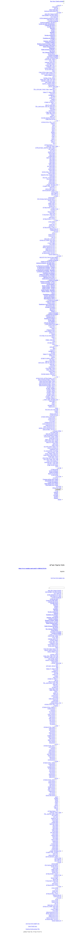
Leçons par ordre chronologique (47, 24)
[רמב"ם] (54, 196)
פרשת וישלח (52, 718)
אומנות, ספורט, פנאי (50, 82)
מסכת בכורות (51, 183)
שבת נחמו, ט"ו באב (50, 105)
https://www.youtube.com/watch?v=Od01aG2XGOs (32, 568)
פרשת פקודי (52, 742)
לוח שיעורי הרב (54, 16)
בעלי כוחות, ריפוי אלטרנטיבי (51, 462)
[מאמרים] (56, 256)
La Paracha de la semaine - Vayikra (46, 268)
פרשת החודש (55, 701)
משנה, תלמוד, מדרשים (52, 146)
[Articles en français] (47, 260)
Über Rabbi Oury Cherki (52, 485)
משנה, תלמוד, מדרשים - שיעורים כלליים (45, 147)
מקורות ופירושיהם (53, 438)
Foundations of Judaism (49, 294)
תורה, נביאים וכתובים (56, 703)
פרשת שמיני (52, 750)
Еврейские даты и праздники (47, 304)
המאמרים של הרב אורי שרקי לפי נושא (49, 257)
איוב (54, 143)
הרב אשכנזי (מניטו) (53, 254)
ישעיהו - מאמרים (51, 392)
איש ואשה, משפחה (50, 340)
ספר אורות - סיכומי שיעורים (48, 416)
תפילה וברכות (54, 192)
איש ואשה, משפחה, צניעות (51, 453)
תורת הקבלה (52, 406)
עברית (56, 491)
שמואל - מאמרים (51, 389)
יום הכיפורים (52, 110)
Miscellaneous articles (49, 298)
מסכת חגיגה (52, 167)
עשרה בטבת (52, 371)
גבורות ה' (52, 210)
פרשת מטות (52, 775)
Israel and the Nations (49, 297)
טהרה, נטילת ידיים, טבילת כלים (50, 458)
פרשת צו (53, 748)
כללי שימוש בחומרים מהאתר (51, 11)
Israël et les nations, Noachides (47, 274)
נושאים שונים (51, 85)
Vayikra (53, 31)
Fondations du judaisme (49, 38)
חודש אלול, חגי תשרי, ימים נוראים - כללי (45, 106)
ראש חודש (52, 347)
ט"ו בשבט (52, 116)
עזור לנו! (56, 8)
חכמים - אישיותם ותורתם (48, 190)
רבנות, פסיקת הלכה (50, 189)
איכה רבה (52, 150)
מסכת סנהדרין (54, 843)
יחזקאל (53, 139)
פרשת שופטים (51, 787)
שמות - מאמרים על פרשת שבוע (47, 381)
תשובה (53, 328)
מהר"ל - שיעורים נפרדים (49, 219)
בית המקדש (52, 332)
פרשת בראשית (51, 708)
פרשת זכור (55, 697)
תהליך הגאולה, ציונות (50, 331)
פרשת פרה (55, 700)
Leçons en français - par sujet (47, 22)
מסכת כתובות (51, 169)
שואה (53, 71)
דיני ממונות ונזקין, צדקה (52, 461)
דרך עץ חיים (52, 226)
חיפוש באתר (55, 7)
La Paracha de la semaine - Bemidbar (45, 270)
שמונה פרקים (51, 197)
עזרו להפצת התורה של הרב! (32, 923)
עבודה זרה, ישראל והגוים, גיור (51, 451)
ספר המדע (52, 201)
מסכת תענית (52, 163)
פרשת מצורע (52, 752)
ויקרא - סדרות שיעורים (49, 745)
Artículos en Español (53, 314)
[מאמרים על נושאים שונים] (45, 324)
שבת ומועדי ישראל (53, 86)
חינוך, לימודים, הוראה (53, 452)
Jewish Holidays (51, 284)
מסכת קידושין (51, 173)
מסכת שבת (52, 155)
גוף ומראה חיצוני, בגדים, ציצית (50, 455)
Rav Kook (52, 51)
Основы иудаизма (50, 307)
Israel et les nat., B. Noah (51, 621)
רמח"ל (56, 220)
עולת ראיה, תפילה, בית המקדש (47, 240)
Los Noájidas (51, 321)
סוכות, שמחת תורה (50, 368)
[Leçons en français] (48, 21)
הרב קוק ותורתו (54, 415)
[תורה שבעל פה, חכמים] (49, 851)
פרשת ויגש (52, 723)
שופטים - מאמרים (50, 388)
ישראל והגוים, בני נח (50, 69)
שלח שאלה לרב (54, 432)
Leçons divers (51, 53)
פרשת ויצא (52, 717)
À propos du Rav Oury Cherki (50, 479)
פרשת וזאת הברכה (50, 795)
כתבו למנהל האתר (32, 926)
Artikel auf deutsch (53, 312)
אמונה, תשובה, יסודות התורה (51, 436)
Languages (58, 489)
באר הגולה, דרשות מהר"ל (48, 214)
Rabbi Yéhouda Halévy (49, 46)
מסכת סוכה (52, 160)
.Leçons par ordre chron (52, 600)
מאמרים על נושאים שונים (52, 324)
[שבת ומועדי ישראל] (51, 663)
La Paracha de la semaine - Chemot (46, 267)
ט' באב (53, 103)
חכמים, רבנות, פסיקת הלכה (51, 441)
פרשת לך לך (52, 711)
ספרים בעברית (54, 469)
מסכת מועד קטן (51, 166)
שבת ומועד (55, 443)
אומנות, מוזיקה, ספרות (52, 465)
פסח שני (53, 96)
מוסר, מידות (52, 61)
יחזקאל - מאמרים (50, 395)
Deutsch (56, 498)
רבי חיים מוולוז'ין (54, 230)
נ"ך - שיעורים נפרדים (50, 145)
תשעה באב (52, 359)
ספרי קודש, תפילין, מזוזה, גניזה (51, 459)
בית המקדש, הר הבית (53, 448)
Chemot (53, 29)
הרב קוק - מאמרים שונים (49, 429)
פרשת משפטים (51, 735)
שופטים (53, 132)
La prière (52, 39)
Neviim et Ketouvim (50, 35)
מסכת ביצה (52, 162)
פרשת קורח (52, 769)
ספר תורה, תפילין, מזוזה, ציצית (47, 79)
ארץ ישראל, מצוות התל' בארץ (50, 649)
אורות (53, 233)
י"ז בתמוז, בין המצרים (50, 102)
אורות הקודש (51, 234)
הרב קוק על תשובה (50, 248)
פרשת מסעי (52, 777)
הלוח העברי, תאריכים (52, 463)
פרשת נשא (52, 765)
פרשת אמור (52, 757)
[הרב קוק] (56, 898)
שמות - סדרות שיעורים (49, 727)
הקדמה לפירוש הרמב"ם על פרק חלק (46, 199)
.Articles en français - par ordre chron (45, 263)
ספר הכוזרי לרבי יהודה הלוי (51, 409)
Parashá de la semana (49, 318)
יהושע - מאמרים (51, 386)
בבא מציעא (55, 841)
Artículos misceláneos (49, 322)
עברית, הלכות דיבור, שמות (51, 439)
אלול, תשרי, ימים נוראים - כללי (50, 683)
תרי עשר (53, 140)
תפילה (56, 408)
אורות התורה (52, 236)
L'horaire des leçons (50, 25)
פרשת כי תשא (51, 740)
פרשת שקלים (55, 695)
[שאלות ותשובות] (53, 431)
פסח (54, 90)
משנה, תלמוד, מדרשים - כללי (51, 814)
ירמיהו (53, 137)
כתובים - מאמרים (50, 398)
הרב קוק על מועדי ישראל (49, 247)
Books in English (53, 472)
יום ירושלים (52, 98)
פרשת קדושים (51, 755)
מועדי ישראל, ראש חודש (52, 666)
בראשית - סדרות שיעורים (48, 707)
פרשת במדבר (51, 764)
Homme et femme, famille (51, 620)
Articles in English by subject (47, 281)
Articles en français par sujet (48, 261)
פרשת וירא (52, 713)
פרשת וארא (52, 730)
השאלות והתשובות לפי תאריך (51, 435)
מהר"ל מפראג (54, 209)
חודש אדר (55, 694)
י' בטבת (53, 115)
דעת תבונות (52, 224)
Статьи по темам (50, 301)
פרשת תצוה (52, 738)
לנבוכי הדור (52, 244)
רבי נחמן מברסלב (54, 229)
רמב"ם (56, 196)
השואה (53, 337)
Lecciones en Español (52, 56)
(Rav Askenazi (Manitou (49, 52)
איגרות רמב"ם (51, 200)
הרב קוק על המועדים (50, 422)
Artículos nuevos (50, 317)
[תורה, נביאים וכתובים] (50, 703)
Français (56, 492)
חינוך (53, 76)
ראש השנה (52, 108)
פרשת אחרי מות (51, 754)
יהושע (53, 130)
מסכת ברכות (52, 153)
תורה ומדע (52, 327)
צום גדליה (52, 109)
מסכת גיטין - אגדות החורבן (48, 172)
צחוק (53, 341)
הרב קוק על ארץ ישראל (49, 251)
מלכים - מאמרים (51, 391)
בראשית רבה (52, 149)
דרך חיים (52, 216)
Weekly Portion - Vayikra (48, 288)
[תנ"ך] (55, 377)
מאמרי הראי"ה (51, 243)
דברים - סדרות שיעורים (49, 779)
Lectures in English (53, 55)
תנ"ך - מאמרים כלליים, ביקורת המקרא (45, 378)
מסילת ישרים (52, 221)
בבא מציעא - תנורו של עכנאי (48, 174)
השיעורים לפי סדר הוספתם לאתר (50, 15)
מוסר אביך (52, 241)
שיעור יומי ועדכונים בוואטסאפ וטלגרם (49, 18)
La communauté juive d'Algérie (47, 275)
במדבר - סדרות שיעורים (49, 762)
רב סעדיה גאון (54, 193)
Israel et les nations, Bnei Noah (47, 45)
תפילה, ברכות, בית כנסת (52, 442)
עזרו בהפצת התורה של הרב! (57, 576)
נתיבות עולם (52, 217)
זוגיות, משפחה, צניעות (49, 75)
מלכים (53, 135)
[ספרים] (57, 468)
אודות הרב (58, 476)
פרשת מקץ (52, 721)
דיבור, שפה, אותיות (50, 65)
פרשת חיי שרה (51, 714)
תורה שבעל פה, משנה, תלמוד (51, 399)
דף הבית (59, 5)
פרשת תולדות (51, 715)
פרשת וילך (52, 792)
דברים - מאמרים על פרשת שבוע (47, 385)
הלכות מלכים (52, 204)
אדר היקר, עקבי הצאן (49, 238)
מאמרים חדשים (54, 258)
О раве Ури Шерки (53, 482)
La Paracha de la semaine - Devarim (46, 271)
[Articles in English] (48, 280)
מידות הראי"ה (51, 419)
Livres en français (53, 470)
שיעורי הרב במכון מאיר (52, 19)
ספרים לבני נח (54, 475)
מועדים (56, 345)
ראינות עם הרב (51, 342)
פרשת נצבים (52, 791)
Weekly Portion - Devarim (48, 291)
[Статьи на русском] (47, 300)
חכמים (53, 404)
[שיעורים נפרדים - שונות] (46, 58)
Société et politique (50, 42)
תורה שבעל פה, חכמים (52, 184)
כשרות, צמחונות (54, 654)
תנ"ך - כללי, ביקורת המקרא (48, 122)
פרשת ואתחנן (51, 782)
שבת (54, 88)
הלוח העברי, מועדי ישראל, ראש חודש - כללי (44, 89)
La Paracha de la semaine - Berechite (45, 266)
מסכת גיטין (55, 838)
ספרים (59, 468)
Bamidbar (52, 32)
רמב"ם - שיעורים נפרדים (49, 207)
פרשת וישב (52, 720)
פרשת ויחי (52, 724)
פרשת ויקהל (52, 741)
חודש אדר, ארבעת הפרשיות (48, 374)
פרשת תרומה (51, 737)
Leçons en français (53, 21)
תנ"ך (57, 120)
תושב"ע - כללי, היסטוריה (49, 186)
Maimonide (52, 48)
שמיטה (53, 334)
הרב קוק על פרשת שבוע (49, 246)
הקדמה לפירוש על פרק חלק (51, 865)
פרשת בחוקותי (51, 760)
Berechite (52, 28)
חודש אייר (52, 93)
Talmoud (52, 36)
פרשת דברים (52, 781)
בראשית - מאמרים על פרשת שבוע (46, 379)
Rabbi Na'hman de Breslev (48, 49)
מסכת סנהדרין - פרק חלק (49, 177)
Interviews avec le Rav (49, 277)
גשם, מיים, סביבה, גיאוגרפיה (48, 81)
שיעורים (59, 12)
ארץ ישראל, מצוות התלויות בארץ (47, 72)
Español (56, 496)
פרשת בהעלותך (51, 767)
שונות (53, 344)
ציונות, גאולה (55, 445)
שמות (53, 125)
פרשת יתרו (52, 734)
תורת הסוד (52, 187)
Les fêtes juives (51, 26)
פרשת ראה (52, 785)
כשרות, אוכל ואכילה (53, 456)
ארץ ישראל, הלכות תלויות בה (51, 446)
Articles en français (53, 260)
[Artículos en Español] (47, 314)
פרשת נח (52, 710)
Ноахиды (52, 310)
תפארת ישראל (51, 211)
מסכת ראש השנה (50, 157)
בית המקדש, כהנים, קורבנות (48, 73)
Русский (56, 495)
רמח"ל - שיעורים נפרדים (49, 227)
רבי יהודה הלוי (54, 194)
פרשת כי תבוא (51, 789)
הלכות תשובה (51, 203)
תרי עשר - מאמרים (50, 396)
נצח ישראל (52, 213)
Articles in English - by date (48, 283)
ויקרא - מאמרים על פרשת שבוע (47, 382)
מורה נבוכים (52, 206)
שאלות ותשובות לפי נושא (52, 433)
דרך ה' (53, 223)
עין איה (53, 237)
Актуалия (52, 308)
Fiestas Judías (51, 320)
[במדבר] (54, 761)
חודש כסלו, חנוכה (50, 113)
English (56, 493)
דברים (53, 129)
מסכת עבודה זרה (51, 179)
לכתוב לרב (58, 486)
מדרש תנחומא (51, 152)
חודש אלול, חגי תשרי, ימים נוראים (46, 362)
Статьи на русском (53, 300)
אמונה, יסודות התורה (50, 59)
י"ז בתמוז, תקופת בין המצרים (48, 358)
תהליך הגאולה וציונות (50, 68)
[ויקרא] (54, 744)
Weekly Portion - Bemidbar (48, 290)
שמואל (53, 133)
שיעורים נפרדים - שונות (52, 58)
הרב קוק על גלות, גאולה (49, 426)
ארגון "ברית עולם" (56, 488)
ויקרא (53, 126)
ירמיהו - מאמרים (51, 394)
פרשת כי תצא (51, 788)
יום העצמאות (51, 95)
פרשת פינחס (52, 774)
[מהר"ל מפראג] (50, 209)
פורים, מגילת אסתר (50, 119)
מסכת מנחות (52, 182)
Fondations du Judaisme (49, 273)
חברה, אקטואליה (51, 66)
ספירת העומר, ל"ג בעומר (49, 92)
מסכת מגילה (52, 164)
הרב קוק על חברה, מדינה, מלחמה (47, 428)
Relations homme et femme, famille (46, 44)
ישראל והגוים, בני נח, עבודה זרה (47, 335)
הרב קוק (56, 231)
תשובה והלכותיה (51, 63)
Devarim (52, 34)
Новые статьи (51, 303)
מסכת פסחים (52, 156)
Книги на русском (53, 473)
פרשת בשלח (52, 732)
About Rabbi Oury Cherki (51, 480)
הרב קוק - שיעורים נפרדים (48, 253)
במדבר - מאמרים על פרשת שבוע (47, 384)
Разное (53, 311)
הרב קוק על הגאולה (50, 250)
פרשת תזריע (52, 751)
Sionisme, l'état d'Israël (49, 41)
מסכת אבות (52, 180)
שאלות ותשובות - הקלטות (48, 83)
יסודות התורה (51, 325)
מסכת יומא (52, 159)
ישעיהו (53, 136)
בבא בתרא (52, 176)
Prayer (53, 293)
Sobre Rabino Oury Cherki (51, 483)
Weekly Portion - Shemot (48, 287)
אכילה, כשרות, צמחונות (49, 78)
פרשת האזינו (52, 794)
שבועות (53, 99)
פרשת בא (52, 731)
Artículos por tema (50, 315)
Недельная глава (50, 305)
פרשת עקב (52, 784)
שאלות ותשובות (57, 431)
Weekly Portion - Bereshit (48, 285)
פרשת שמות (52, 728)
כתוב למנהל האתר (53, 9)
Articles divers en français (48, 278)
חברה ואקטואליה (51, 330)
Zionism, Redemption (49, 295)
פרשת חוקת (52, 771)
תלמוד (53, 402)
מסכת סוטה (52, 170)
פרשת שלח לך (51, 768)
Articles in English (53, 280)
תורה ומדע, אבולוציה (50, 62)
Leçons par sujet (54, 599)
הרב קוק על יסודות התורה (48, 424)
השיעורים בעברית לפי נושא (51, 14)
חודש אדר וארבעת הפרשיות (48, 118)
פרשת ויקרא (52, 747)
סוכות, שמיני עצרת (50, 112)
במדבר (53, 127)
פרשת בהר (52, 758)
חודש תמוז (52, 100)
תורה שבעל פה (51, 405)
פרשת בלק (52, 772)
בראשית (53, 123)
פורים (53, 375)
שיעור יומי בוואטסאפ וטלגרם (54, 594)
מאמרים (59, 256)
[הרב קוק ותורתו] (49, 415)
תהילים (53, 142)
